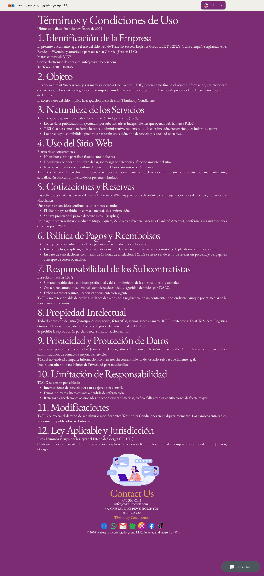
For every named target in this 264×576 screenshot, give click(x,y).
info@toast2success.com (131, 503)
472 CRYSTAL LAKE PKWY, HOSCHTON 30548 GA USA (132, 511)
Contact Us (132, 493)
